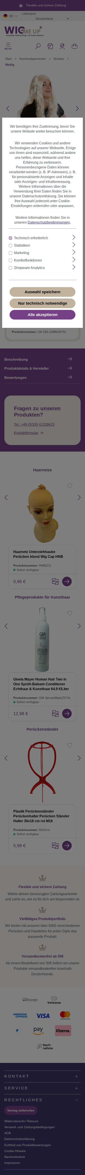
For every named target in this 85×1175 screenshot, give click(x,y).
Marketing (21, 253)
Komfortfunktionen (28, 260)
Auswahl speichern (42, 292)
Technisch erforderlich (31, 238)
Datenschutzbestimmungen (49, 222)
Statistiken (22, 245)
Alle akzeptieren (43, 315)
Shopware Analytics (29, 268)
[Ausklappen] (73, 237)
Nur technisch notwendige (42, 303)
